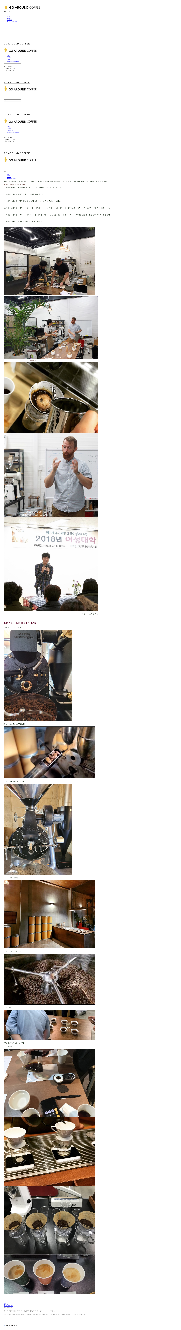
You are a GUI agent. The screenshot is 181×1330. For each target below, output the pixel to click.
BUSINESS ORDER (12, 22)
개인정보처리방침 (8, 1306)
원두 (8, 16)
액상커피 (9, 20)
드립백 (9, 18)
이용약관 (6, 1304)
